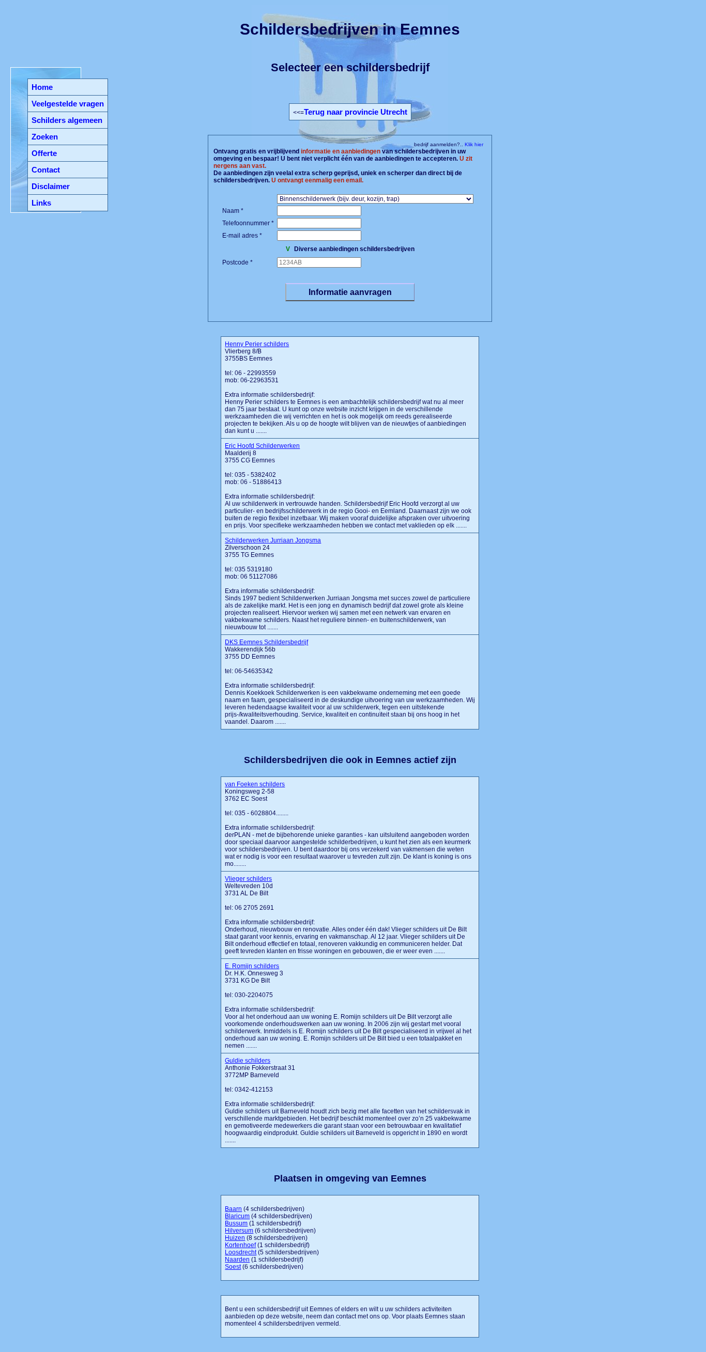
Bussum (236, 1223)
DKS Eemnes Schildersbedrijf (266, 642)
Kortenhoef (240, 1245)
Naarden (237, 1259)
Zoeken (45, 136)
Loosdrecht (240, 1252)
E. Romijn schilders (252, 966)
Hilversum (239, 1230)
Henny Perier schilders (257, 344)
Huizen (235, 1237)
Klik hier (473, 144)
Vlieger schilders (248, 878)
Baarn (233, 1209)
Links (41, 202)
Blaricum (237, 1216)
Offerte (44, 153)
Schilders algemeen (67, 120)
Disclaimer (51, 186)
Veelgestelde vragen (68, 103)
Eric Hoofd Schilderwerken (262, 445)
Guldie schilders (247, 1060)
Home (42, 87)
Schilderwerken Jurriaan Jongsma (273, 540)
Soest (233, 1266)
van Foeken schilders (255, 784)
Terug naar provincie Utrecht (355, 111)
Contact (46, 169)
